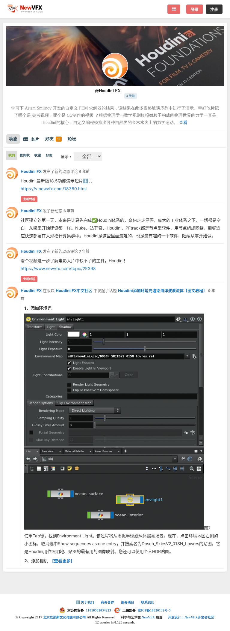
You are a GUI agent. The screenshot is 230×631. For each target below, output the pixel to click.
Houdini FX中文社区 (74, 290)
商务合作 (108, 602)
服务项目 (128, 602)
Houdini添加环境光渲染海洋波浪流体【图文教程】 (162, 290)
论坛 (72, 139)
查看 (183, 122)
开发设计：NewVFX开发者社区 (191, 617)
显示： (66, 157)
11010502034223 (99, 610)
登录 (195, 9)
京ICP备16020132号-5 (154, 610)
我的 (11, 155)
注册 (214, 9)
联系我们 (147, 602)
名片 (35, 139)
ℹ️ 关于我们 (85, 602)
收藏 (37, 155)
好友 (52, 139)
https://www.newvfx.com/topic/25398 (58, 268)
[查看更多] (62, 560)
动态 (13, 139)
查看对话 (29, 199)
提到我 (25, 155)
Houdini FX (31, 171)
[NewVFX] (25, 10)
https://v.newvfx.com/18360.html (54, 188)
